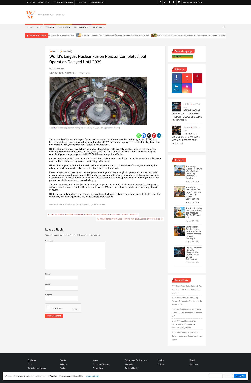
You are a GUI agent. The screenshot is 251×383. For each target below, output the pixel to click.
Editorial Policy (96, 2)
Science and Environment (136, 360)
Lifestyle (129, 364)
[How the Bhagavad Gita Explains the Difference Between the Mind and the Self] (68, 35)
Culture (161, 364)
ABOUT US (31, 2)
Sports (63, 360)
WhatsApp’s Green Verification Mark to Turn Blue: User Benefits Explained (128, 219)
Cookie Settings (92, 376)
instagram (187, 90)
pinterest (197, 80)
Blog (39, 27)
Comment (50, 241)
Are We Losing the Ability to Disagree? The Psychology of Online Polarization (187, 115)
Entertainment (81, 27)
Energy (54, 51)
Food (192, 360)
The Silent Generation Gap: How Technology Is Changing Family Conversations (193, 193)
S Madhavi (186, 104)
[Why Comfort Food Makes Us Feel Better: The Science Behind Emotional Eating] (222, 35)
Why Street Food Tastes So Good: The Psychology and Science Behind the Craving (187, 289)
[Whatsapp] (138, 135)
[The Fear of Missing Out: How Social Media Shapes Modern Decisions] (176, 130)
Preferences (216, 376)
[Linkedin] (159, 135)
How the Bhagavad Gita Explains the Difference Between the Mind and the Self (105, 35)
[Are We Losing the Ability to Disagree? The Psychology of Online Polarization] (176, 107)
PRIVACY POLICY (44, 2)
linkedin (176, 90)
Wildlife (63, 364)
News (95, 360)
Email (48, 284)
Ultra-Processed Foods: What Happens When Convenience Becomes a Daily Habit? (182, 35)
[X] (149, 135)
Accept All (240, 376)
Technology (64, 27)
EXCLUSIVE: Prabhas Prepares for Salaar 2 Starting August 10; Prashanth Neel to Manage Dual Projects (94, 215)
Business (32, 360)
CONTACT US (81, 2)
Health (161, 360)
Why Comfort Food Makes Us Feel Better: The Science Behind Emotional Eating (187, 335)
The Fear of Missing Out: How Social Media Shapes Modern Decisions (186, 138)
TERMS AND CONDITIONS (63, 2)
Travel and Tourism (101, 364)
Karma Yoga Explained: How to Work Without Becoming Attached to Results (194, 172)
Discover (97, 27)
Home (30, 27)
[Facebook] (143, 135)
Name (48, 274)
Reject (228, 376)
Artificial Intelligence (37, 368)
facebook (176, 80)
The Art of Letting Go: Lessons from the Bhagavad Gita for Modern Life (194, 212)
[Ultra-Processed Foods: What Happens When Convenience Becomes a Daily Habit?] (143, 35)
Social (62, 368)
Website (48, 294)
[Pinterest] (154, 135)
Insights (49, 27)
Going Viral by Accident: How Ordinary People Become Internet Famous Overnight (193, 232)
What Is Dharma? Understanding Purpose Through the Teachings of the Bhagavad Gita (187, 301)
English (178, 57)
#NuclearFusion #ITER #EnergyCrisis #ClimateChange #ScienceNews (77, 204)
